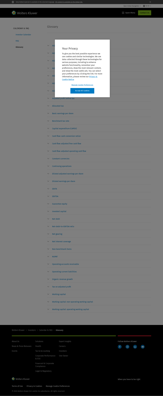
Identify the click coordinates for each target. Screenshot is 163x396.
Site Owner (63, 356)
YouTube (143, 347)
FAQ (17, 41)
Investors (32, 330)
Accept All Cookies (82, 91)
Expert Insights (65, 341)
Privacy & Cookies (34, 386)
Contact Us (144, 13)
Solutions (39, 341)
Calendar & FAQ (45, 330)
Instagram (127, 347)
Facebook (120, 347)
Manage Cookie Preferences (82, 85)
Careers (62, 346)
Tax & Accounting (42, 351)
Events (14, 351)
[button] (63, 98)
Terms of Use (17, 386)
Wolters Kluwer (18, 330)
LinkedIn (135, 347)
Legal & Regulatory (43, 371)
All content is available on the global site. (69, 2)
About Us (15, 341)
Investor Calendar (23, 34)
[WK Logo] (21, 378)
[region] (82, 68)
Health (38, 346)
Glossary (19, 47)
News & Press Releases (21, 346)
